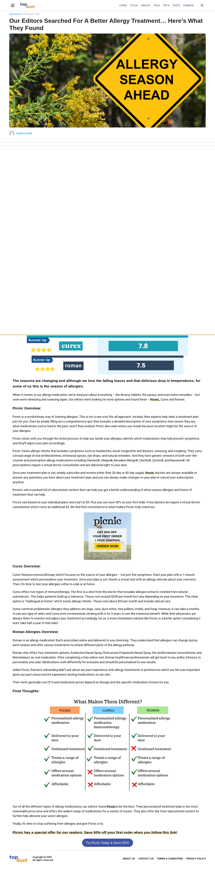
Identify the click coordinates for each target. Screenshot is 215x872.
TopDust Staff (24, 133)
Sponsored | (15, 14)
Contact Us (146, 858)
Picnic (154, 399)
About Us (129, 858)
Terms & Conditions (170, 858)
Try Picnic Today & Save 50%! (107, 842)
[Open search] (202, 5)
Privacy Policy (196, 858)
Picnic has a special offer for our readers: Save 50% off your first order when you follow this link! (95, 832)
